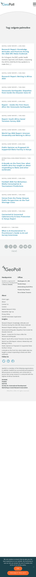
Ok (18, 568)
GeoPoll (10, 391)
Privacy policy (18, 573)
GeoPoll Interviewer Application (11, 317)
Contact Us (5, 304)
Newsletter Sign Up (8, 312)
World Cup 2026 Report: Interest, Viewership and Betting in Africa (16, 134)
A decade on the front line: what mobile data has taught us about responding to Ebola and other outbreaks (16, 166)
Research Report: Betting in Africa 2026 (17, 77)
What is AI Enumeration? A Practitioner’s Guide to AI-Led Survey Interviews (15, 233)
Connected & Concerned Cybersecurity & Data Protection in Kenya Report (16, 216)
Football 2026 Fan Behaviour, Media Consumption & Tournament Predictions (14, 184)
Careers (4, 307)
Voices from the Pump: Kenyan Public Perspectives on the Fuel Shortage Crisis (15, 200)
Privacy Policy (6, 314)
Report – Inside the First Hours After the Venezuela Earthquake (16, 106)
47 (21, 246)
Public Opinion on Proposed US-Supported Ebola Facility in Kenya (16, 148)
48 (25, 246)
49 (30, 246)
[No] (34, 567)
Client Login (5, 299)
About (4, 302)
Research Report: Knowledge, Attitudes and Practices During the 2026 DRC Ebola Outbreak (15, 51)
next (14, 250)
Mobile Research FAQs (9, 309)
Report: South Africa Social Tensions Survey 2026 (13, 120)
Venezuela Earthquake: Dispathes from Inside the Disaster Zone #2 (17, 91)
